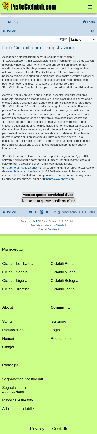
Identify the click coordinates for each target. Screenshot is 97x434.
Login (55, 330)
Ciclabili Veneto (15, 272)
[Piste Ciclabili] (48, 6)
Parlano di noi (13, 330)
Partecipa (10, 365)
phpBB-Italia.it (59, 225)
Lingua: (63, 39)
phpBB (35, 221)
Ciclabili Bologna (64, 281)
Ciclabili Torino (63, 289)
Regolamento (61, 338)
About (7, 307)
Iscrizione (58, 321)
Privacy (37, 428)
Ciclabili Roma (62, 263)
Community (61, 307)
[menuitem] (12, 22)
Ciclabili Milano (63, 272)
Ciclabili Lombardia (17, 263)
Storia (7, 321)
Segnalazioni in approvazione (14, 390)
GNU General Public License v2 (21, 167)
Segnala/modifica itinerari (22, 379)
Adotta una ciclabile (18, 409)
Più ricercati (12, 249)
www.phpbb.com (16, 171)
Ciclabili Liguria (14, 281)
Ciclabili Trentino (15, 289)
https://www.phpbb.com (60, 179)
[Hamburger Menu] (90, 6)
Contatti (59, 428)
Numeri (8, 338)
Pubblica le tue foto (17, 400)
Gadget (8, 347)
